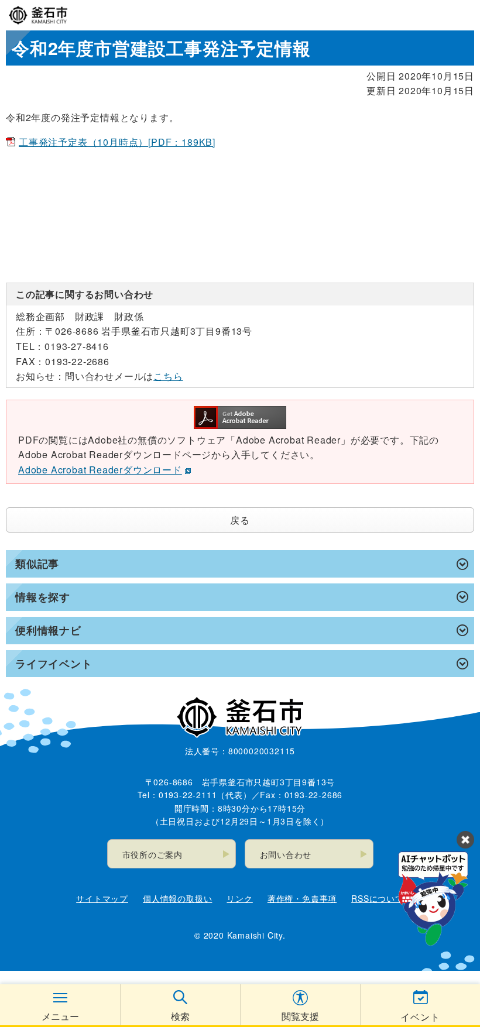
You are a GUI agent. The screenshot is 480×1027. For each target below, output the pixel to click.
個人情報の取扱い (177, 898)
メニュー (60, 1016)
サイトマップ (102, 898)
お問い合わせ (286, 854)
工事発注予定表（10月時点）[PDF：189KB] (117, 142)
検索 (180, 1016)
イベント (420, 1016)
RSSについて (377, 898)
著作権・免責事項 (302, 898)
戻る (240, 520)
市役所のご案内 (152, 854)
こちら (168, 376)
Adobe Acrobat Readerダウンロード (100, 469)
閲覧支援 (300, 1016)
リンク (239, 898)
